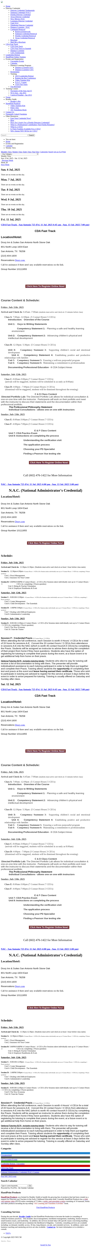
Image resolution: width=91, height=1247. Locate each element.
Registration (14, 72)
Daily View (27, 152)
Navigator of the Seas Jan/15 (21, 91)
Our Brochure (15, 87)
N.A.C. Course (21, 82)
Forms (8, 97)
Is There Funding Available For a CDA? (25, 129)
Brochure (13, 40)
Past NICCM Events (8, 1176)
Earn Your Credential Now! (20, 118)
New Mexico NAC (17, 19)
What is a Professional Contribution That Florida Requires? (32, 125)
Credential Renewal (17, 29)
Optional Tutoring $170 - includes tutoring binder (22, 661)
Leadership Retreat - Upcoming (13, 1164)
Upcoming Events (17, 61)
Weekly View (17, 152)
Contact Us (10, 112)
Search (31, 135)
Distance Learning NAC (24, 68)
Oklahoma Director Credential (21, 25)
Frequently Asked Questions (16, 114)
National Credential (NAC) (20, 13)
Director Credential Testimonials (22, 10)
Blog (12, 120)
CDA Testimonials (17, 53)
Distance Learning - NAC (20, 27)
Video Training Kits (22, 80)
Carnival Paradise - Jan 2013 (21, 95)
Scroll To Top (45, 1245)
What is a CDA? (16, 127)
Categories (44, 152)
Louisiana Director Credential (21, 21)
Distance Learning (17, 51)
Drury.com (20, 521)
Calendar (13, 63)
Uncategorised (6, 1155)
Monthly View (6, 152)
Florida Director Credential (20, 15)
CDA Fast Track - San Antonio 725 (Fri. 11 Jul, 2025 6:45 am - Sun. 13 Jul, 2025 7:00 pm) (45, 224)
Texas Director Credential (20, 17)
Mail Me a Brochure (18, 42)
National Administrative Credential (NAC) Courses (20, 1172)
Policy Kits (14, 108)
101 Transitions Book (18, 110)
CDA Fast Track (12, 44)
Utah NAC (14, 23)
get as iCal (58, 152)
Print (64, 152)
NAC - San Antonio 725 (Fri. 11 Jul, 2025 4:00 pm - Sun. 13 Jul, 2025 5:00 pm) (39, 484)
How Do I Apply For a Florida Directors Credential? (30, 123)
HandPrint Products (13, 104)
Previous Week (7, 160)
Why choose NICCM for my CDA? (23, 131)
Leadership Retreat (13, 55)
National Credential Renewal (26, 34)
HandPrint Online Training (16, 57)
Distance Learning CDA (24, 70)
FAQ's (8, 1233)
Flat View (35, 152)
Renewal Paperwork (22, 32)
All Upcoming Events (9, 1159)
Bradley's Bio (15, 101)
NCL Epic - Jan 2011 (18, 93)
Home (8, 6)
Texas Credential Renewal (25, 38)
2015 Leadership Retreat (24, 76)
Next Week (5, 165)
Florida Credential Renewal (25, 36)
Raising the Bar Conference (25, 78)
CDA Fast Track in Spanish (20, 48)
